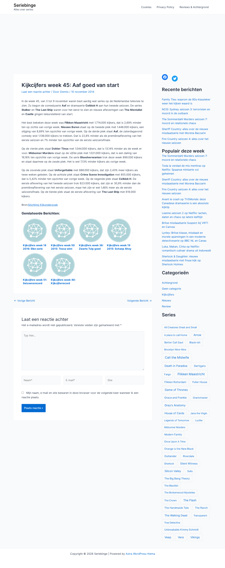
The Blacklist (171, 485)
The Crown (170, 500)
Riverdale (188, 456)
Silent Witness (188, 463)
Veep (168, 537)
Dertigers (200, 365)
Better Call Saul (173, 342)
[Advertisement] (112, 39)
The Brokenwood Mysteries (179, 492)
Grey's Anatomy (175, 405)
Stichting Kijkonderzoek (43, 204)
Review (166, 306)
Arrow (197, 335)
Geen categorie (171, 288)
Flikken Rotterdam (175, 382)
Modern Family (173, 434)
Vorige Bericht (24, 300)
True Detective (172, 522)
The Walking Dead (176, 515)
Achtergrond (170, 282)
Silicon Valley (173, 471)
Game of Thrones (176, 389)
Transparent (200, 515)
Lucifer (199, 420)
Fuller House (199, 382)
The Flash (189, 500)
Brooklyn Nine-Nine (175, 349)
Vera (181, 537)
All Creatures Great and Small (180, 327)
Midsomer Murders (174, 427)
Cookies (146, 7)
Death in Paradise (176, 365)
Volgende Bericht (139, 300)
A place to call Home (175, 335)
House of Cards (174, 413)
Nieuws (166, 300)
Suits (190, 471)
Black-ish (194, 342)
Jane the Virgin (198, 413)
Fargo (167, 374)
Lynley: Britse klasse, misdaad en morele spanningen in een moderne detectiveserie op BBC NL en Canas (184, 236)
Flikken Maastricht (191, 374)
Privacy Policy (165, 7)
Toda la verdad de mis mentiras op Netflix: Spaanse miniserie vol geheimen (183, 169)
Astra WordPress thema (140, 553)
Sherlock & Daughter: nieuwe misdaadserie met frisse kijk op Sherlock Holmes (181, 260)
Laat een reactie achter (36, 91)
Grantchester (200, 397)
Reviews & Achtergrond (194, 7)
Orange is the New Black (179, 448)
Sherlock (169, 463)
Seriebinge (25, 5)
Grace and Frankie (175, 397)
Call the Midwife (177, 357)
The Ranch (201, 507)
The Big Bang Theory (177, 478)
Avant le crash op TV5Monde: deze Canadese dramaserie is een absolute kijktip (185, 203)
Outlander (170, 456)
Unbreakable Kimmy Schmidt (181, 529)
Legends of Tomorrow (176, 420)
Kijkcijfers (168, 294)
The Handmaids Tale (176, 507)
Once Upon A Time (174, 441)
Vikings (195, 537)
